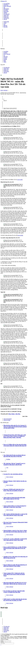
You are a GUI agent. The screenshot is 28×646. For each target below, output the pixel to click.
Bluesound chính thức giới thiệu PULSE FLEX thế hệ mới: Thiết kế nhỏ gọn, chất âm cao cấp (14, 583)
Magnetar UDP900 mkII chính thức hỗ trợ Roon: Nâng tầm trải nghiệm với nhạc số (13, 490)
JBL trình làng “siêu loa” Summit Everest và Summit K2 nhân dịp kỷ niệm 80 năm (14, 464)
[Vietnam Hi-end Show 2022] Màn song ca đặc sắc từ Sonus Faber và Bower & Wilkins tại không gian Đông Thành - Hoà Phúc (14, 436)
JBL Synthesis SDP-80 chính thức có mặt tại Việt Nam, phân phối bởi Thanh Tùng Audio (15, 514)
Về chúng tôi (6, 14)
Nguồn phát (6, 21)
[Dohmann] (1, 612)
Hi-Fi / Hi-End (6, 54)
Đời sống (5, 56)
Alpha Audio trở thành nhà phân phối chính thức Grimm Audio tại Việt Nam (14, 498)
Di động (5, 52)
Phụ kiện (5, 26)
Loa (4, 24)
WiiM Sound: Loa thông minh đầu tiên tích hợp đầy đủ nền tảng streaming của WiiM (15, 599)
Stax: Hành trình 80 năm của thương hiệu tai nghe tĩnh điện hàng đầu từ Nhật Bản (14, 456)
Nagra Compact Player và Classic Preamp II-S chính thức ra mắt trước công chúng (14, 506)
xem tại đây (19, 179)
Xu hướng (5, 51)
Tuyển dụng (6, 18)
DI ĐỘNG (5, 5)
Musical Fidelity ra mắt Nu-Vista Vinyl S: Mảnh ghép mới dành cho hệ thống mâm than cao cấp (15, 531)
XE (4, 7)
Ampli (4, 23)
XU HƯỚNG (6, 3)
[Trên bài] (1, 75)
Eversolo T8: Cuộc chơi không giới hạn (13, 474)
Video (4, 61)
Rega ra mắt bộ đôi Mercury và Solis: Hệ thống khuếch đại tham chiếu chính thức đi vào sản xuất (14, 548)
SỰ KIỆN (5, 10)
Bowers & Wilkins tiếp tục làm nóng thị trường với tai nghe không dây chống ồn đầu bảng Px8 (14, 445)
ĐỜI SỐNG (6, 8)
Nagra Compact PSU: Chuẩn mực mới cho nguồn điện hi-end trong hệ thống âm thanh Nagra (14, 574)
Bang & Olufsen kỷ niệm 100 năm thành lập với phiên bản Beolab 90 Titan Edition (15, 565)
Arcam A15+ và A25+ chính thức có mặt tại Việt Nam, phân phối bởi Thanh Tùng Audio (15, 539)
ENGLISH (5, 11)
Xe (4, 55)
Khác (4, 60)
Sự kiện (5, 58)
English (5, 59)
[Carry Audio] (1, 613)
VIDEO (5, 12)
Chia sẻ (7, 418)
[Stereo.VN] (4, 1)
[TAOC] (1, 616)
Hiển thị (5, 25)
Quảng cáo (5, 16)
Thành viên (6, 15)
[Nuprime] (1, 615)
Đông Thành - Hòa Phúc (14, 414)
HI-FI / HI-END (7, 6)
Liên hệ (5, 19)
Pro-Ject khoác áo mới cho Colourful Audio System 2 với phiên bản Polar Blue (14, 591)
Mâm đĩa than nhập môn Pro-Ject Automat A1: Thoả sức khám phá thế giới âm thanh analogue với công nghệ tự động (15, 427)
